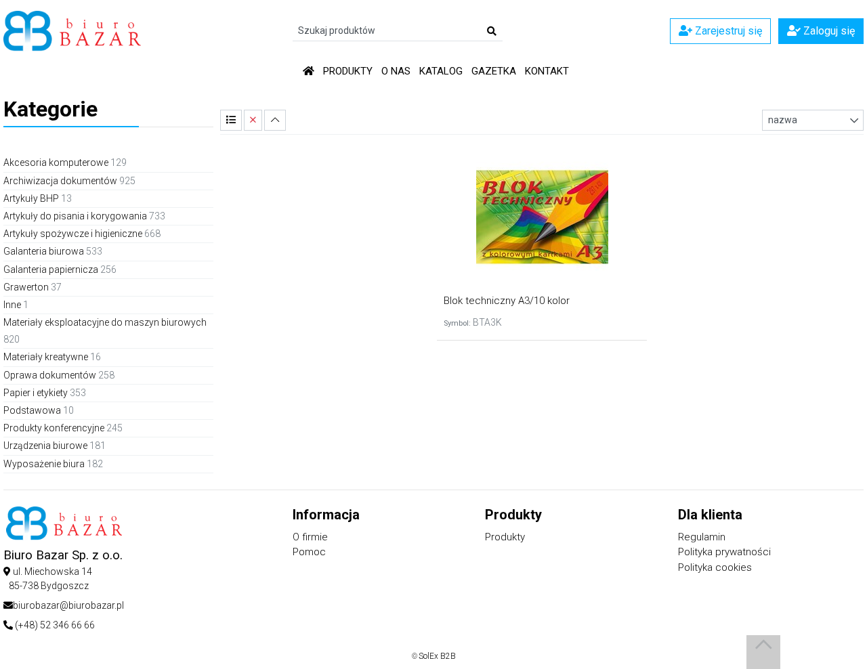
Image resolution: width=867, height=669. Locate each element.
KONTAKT (547, 71)
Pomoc (309, 552)
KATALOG (441, 71)
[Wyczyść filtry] (253, 120)
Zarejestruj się (727, 30)
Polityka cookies (715, 567)
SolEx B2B (437, 656)
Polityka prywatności (724, 552)
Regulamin (701, 537)
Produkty (348, 71)
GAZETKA (493, 71)
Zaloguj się (828, 30)
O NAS (395, 71)
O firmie (310, 537)
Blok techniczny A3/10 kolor (507, 301)
